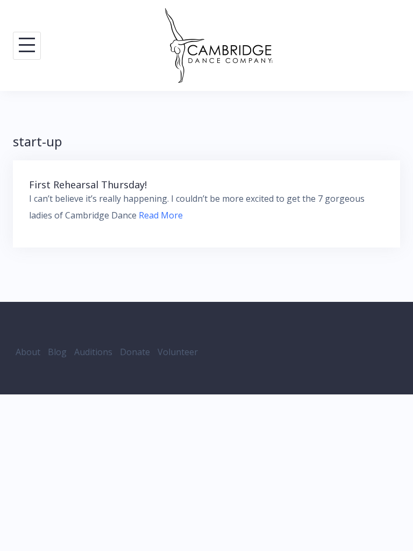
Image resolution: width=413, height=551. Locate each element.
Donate (135, 352)
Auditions (93, 352)
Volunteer (178, 352)
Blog (57, 352)
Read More (161, 215)
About (28, 352)
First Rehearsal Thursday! (88, 184)
